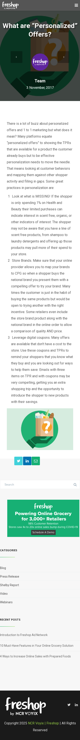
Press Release (9, 576)
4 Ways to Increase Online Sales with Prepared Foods (35, 656)
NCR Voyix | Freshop (43, 723)
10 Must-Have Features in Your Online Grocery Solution (36, 645)
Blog (3, 568)
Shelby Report (9, 585)
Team (40, 80)
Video (4, 593)
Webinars (6, 602)
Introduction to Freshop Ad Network (24, 635)
